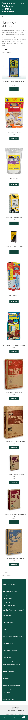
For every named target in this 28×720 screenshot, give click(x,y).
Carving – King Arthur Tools (9, 602)
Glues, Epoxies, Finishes (8, 647)
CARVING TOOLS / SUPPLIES (9, 605)
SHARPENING (6, 678)
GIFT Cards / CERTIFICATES (9, 643)
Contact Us (21, 710)
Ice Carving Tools (7, 657)
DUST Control (6, 626)
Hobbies (5, 654)
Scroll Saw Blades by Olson (9, 675)
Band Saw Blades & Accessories (10, 591)
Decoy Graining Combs (8, 622)
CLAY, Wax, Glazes (11, 16)
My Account (4, 717)
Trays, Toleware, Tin (7, 689)
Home (4, 16)
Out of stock (14, 398)
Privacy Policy (15, 707)
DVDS (4, 629)
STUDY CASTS (6, 682)
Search (14, 717)
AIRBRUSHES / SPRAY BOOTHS (9, 581)
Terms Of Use (15, 708)
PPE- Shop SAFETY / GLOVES (9, 668)
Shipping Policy (11, 710)
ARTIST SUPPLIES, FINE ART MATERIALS (12, 588)
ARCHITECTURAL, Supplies (9, 584)
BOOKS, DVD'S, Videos (8, 595)
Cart (21, 716)
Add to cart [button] (14, 89)
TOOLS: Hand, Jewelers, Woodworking (11, 685)
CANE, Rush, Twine (7, 598)
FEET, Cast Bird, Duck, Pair (9, 640)
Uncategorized (6, 692)
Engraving (5, 633)
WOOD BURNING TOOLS (8, 699)
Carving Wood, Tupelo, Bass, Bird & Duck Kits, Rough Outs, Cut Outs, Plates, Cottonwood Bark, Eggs (13, 610)
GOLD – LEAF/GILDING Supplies (10, 650)
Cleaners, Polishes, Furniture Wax (10, 619)
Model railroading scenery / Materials (11, 664)
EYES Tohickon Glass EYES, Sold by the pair (12, 636)
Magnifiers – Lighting (8, 661)
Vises (4, 696)
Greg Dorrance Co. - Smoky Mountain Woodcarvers (8, 7)
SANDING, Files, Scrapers (8, 671)
